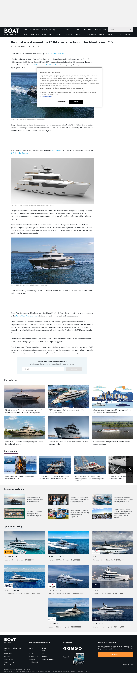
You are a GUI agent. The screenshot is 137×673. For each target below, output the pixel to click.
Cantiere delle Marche (55, 53)
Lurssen (51, 627)
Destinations (33, 656)
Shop (44, 654)
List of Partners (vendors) (46, 96)
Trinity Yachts (10, 593)
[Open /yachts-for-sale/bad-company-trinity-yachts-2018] (24, 576)
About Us (7, 651)
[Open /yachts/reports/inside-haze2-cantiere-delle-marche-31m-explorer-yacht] (68, 427)
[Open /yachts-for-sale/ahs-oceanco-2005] (112, 542)
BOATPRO (128, 34)
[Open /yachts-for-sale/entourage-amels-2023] (24, 542)
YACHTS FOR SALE (55, 34)
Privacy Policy (9, 665)
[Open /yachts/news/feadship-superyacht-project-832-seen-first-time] (112, 427)
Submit (74, 369)
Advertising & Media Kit (12, 648)
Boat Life (32, 659)
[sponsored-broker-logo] (8, 554)
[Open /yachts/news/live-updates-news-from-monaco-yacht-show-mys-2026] (112, 396)
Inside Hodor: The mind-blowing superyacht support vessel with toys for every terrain (55, 477)
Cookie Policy (9, 662)
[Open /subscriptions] (76, 659)
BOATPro (45, 651)
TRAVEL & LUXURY (90, 34)
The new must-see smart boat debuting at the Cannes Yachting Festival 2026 (123, 499)
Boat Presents (34, 662)
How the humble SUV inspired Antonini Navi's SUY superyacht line (35, 499)
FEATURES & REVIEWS (38, 34)
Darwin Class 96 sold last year (26, 316)
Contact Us (8, 654)
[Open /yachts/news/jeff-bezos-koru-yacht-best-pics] (20, 465)
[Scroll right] (129, 469)
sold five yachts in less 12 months (45, 65)
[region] (69, 87)
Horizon (52, 560)
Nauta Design (57, 150)
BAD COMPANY (12, 590)
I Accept (76, 101)
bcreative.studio (48, 659)
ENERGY (96, 590)
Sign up (115, 655)
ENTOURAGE (11, 557)
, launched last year (19, 153)
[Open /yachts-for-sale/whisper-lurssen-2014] (68, 609)
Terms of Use (8, 659)
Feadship (52, 593)
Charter (31, 654)
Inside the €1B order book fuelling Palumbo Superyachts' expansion (35, 514)
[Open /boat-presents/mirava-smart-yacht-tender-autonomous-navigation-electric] (102, 499)
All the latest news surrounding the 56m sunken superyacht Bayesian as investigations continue (89, 478)
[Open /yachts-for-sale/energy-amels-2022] (112, 576)
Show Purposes (61, 101)
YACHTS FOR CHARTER (72, 34)
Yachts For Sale (34, 651)
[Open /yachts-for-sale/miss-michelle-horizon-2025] (68, 542)
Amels (7, 560)
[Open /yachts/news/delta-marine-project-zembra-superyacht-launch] (24, 427)
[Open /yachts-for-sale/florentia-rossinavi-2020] (112, 609)
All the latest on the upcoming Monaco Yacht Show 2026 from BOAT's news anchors (112, 411)
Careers (7, 656)
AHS (94, 557)
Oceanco (96, 560)
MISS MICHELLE (56, 557)
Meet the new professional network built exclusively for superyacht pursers (80, 499)
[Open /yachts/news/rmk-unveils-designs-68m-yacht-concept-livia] (68, 396)
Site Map (45, 656)
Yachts (31, 648)
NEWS (26, 34)
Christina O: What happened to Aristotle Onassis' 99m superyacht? (123, 477)
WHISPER (53, 624)
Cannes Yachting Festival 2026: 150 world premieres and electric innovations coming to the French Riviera (123, 514)
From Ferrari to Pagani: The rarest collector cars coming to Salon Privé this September (80, 514)
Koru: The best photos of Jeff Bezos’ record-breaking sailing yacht (19, 477)
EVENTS (118, 34)
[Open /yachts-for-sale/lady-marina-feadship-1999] (68, 576)
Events (44, 648)
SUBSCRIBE (87, 29)
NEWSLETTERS (100, 29)
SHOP (78, 29)
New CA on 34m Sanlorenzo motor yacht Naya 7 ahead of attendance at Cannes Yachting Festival (23, 411)
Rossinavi (96, 627)
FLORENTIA (98, 624)
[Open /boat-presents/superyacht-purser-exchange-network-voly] (58, 499)
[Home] (13, 32)
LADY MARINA (55, 590)
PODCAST (69, 29)
